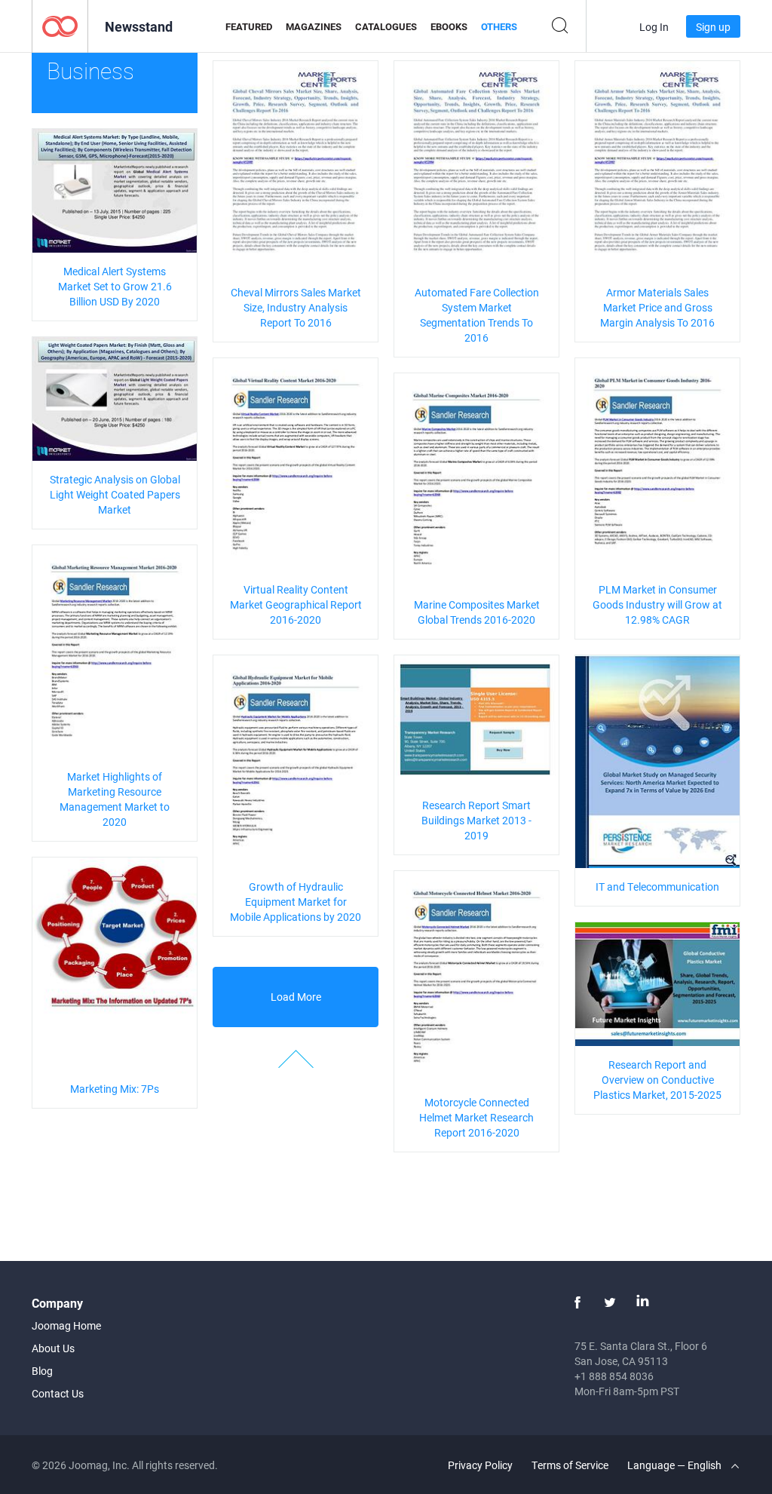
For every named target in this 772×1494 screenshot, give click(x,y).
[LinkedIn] (642, 1302)
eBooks (448, 26)
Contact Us (58, 1393)
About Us (53, 1348)
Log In (654, 27)
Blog (42, 1371)
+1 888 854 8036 (614, 1376)
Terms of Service (570, 1465)
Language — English (675, 1465)
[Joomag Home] (60, 25)
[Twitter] (610, 1302)
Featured (248, 26)
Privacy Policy (480, 1465)
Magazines (314, 26)
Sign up (713, 27)
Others (499, 26)
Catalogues (386, 26)
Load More (296, 996)
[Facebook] (577, 1302)
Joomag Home (66, 1325)
